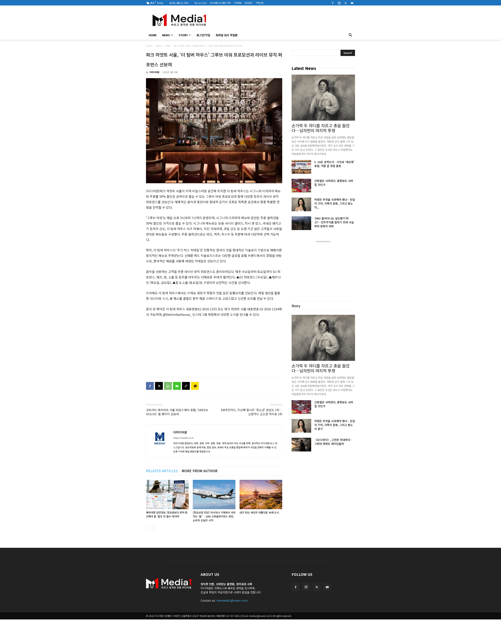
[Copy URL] (186, 386)
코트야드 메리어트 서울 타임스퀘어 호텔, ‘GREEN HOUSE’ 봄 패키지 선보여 (177, 412)
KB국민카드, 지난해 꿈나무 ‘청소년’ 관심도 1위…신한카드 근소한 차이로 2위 (251, 412)
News (166, 35)
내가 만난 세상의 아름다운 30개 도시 (259, 512)
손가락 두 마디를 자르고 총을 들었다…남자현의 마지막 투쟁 (321, 128)
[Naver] (177, 386)
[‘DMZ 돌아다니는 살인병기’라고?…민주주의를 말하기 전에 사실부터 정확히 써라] (301, 223)
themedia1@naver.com (232, 600)
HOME (153, 35)
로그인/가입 (203, 35)
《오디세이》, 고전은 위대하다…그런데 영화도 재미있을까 (333, 442)
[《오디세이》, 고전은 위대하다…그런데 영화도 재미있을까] (301, 444)
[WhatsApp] (168, 386)
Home (149, 45)
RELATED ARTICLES (162, 470)
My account (201, 2)
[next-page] (154, 528)
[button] (350, 35)
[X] (346, 2)
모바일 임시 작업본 (227, 35)
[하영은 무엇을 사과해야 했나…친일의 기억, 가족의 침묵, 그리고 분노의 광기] (301, 204)
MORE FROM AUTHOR (199, 470)
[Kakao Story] (195, 386)
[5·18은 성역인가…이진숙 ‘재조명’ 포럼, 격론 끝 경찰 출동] (301, 167)
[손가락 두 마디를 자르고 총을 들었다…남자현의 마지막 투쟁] (323, 98)
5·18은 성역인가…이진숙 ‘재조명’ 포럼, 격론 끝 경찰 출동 (334, 164)
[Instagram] (339, 2)
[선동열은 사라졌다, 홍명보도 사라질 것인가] (301, 185)
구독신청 (259, 2)
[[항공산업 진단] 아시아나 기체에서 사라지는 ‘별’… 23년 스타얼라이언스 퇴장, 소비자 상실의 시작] (214, 494)
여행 (168, 45)
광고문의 (248, 2)
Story (183, 35)
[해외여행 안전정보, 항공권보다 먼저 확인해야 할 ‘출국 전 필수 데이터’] (167, 494)
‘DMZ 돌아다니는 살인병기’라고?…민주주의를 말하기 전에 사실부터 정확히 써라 (334, 222)
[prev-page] (148, 528)
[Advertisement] (284, 20)
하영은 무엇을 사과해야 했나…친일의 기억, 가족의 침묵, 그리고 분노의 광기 (334, 425)
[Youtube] (352, 2)
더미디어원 (154, 72)
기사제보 (237, 2)
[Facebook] (333, 2)
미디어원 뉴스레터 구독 (220, 2)
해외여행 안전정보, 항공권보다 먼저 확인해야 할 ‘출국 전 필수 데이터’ (166, 514)
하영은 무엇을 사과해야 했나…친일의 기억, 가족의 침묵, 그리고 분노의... (334, 203)
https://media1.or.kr (183, 437)
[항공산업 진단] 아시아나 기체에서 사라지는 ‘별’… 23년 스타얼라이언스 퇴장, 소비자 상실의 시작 (214, 516)
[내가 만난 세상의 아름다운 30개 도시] (261, 494)
